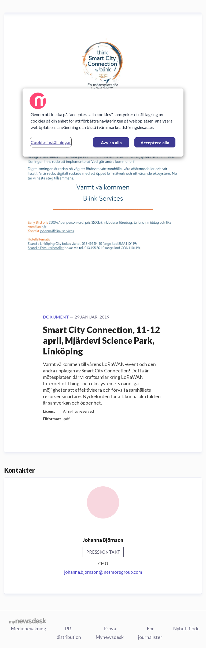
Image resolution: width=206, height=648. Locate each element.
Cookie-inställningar (51, 142)
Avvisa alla (111, 142)
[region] (103, 122)
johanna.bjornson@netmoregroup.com (103, 572)
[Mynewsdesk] (27, 620)
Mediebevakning (28, 628)
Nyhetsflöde (186, 628)
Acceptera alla (155, 142)
